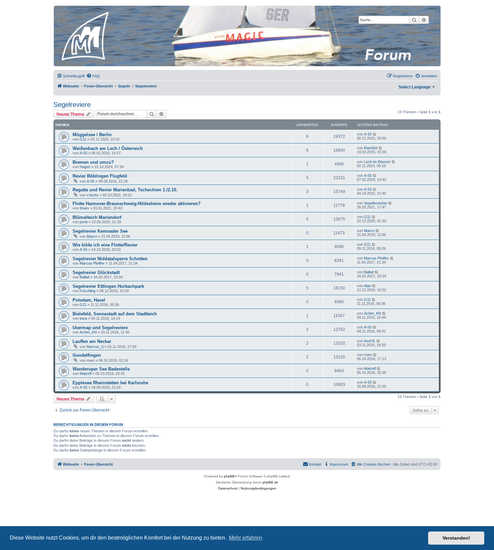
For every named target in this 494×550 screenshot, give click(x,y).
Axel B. (369, 341)
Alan (367, 286)
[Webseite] (246, 36)
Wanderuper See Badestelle (101, 368)
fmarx (84, 208)
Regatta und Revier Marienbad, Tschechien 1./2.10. (125, 189)
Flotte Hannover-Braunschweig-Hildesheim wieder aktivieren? (137, 203)
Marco (92, 236)
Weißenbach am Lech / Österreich (108, 148)
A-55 (368, 134)
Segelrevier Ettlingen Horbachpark (108, 286)
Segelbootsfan (375, 203)
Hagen (85, 167)
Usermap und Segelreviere (100, 327)
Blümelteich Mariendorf (97, 217)
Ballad (84, 277)
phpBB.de (270, 482)
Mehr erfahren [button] (245, 538)
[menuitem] (93, 76)
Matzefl (85, 373)
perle (84, 222)
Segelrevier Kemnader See (100, 231)
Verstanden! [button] (456, 538)
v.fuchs (92, 195)
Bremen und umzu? (93, 162)
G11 (83, 139)
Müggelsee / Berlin (92, 134)
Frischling (87, 291)
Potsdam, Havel (89, 300)
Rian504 (370, 148)
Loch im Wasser (377, 162)
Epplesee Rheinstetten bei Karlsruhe (110, 382)
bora (83, 318)
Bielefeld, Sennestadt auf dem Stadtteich (115, 313)
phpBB (229, 476)
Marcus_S (95, 347)
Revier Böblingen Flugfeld (100, 176)
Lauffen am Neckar (92, 341)
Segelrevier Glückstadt (96, 272)
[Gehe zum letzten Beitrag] (375, 134)
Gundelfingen (87, 355)
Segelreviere (72, 104)
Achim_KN (372, 313)
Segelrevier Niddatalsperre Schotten (110, 258)
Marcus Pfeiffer (92, 263)
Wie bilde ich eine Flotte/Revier (105, 244)
